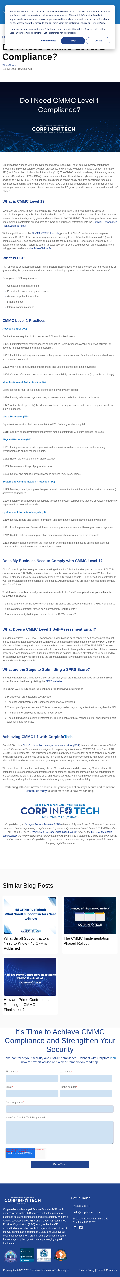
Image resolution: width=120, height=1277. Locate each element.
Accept (73, 41)
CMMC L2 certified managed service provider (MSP (50, 745)
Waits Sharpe (9, 65)
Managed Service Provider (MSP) (42, 824)
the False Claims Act (40, 248)
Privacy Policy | (87, 1270)
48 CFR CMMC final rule (45, 233)
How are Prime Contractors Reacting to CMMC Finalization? (26, 1005)
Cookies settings (48, 41)
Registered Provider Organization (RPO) (54, 832)
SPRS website (53, 681)
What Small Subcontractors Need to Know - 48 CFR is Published (26, 943)
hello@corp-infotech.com (86, 1212)
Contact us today (36, 790)
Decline (98, 41)
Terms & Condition (106, 1270)
